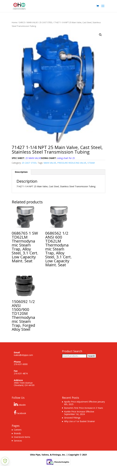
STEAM (91, 162)
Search (91, 355)
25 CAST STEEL (46, 22)
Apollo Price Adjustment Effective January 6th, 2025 (84, 403)
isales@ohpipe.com (23, 355)
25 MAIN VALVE (33, 158)
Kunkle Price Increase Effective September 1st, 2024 (79, 413)
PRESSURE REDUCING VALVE (71, 162)
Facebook (21, 413)
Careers (17, 429)
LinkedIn (22, 404)
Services (18, 440)
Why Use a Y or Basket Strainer (79, 421)
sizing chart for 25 (66, 158)
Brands (17, 433)
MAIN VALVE (32, 22)
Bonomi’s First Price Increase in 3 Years (83, 407)
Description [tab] (21, 171)
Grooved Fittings (72, 417)
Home (14, 22)
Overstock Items (22, 437)
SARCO (22, 22)
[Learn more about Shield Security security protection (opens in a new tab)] (5, 461)
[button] (100, 34)
